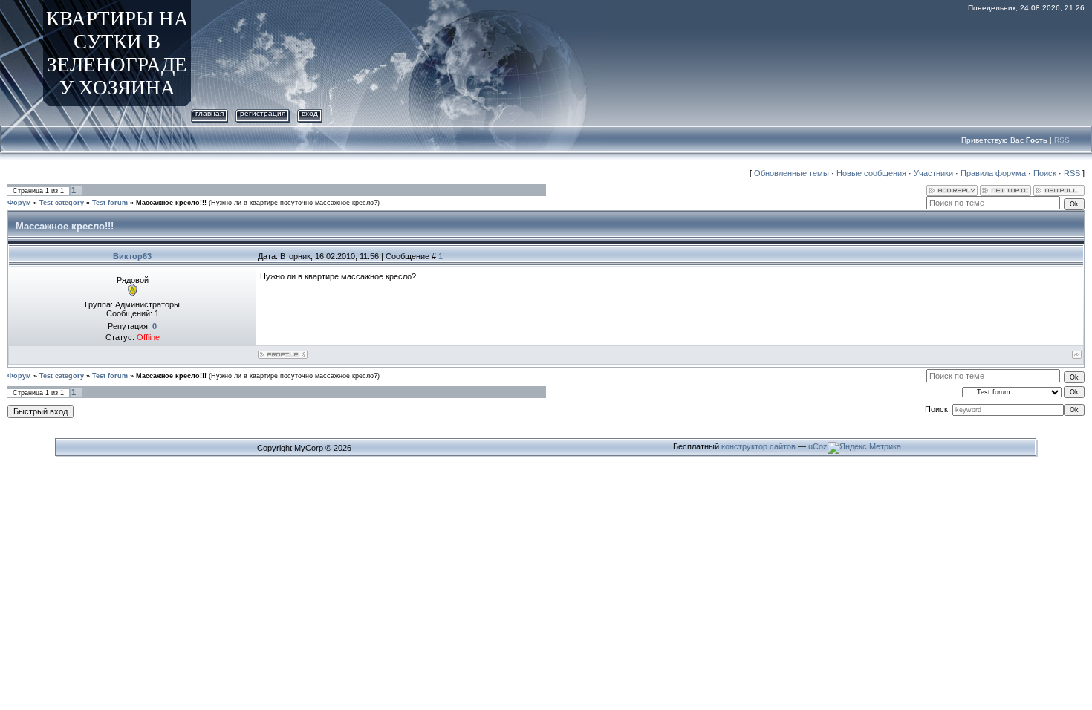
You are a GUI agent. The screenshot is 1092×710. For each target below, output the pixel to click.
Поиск (1044, 173)
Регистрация (262, 113)
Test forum (110, 202)
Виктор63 (132, 256)
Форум (19, 202)
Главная (209, 113)
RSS (1062, 140)
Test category (61, 202)
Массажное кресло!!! (171, 202)
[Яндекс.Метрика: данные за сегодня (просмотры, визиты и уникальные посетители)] (864, 448)
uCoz (818, 446)
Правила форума (993, 173)
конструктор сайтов (758, 446)
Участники (933, 173)
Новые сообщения (871, 173)
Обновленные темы (791, 173)
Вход (310, 113)
